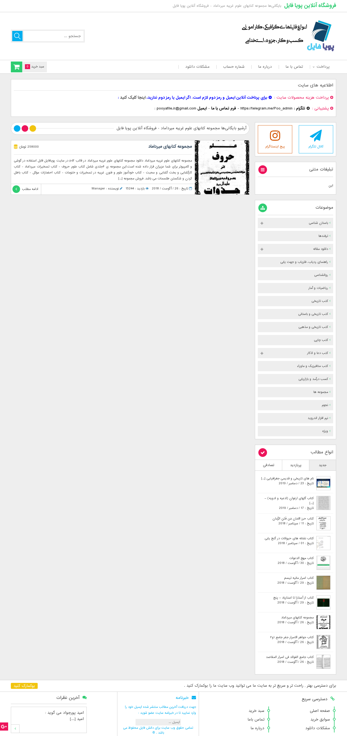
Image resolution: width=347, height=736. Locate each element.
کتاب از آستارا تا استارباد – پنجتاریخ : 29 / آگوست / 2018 (293, 600)
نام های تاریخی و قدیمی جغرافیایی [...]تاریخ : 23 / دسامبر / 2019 (287, 481)
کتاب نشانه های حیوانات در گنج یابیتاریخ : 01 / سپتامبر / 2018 (289, 541)
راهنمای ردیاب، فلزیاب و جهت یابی (304, 262)
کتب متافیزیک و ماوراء (312, 366)
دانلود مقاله (320, 249)
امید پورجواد (73, 713)
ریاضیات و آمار (318, 288)
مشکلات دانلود (197, 67)
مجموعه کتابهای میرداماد (170, 146)
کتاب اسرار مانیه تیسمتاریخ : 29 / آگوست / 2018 (295, 580)
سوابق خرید (320, 719)
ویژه (325, 431)
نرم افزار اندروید (318, 418)
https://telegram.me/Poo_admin (266, 108)
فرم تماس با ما (223, 108)
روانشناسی (321, 275)
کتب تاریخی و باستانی (313, 314)
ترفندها (323, 236)
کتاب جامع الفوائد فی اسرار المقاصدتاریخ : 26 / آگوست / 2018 (290, 659)
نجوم (325, 405)
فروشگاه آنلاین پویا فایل (310, 5)
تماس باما (256, 719)
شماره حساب (234, 67)
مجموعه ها (320, 392)
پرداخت (323, 67)
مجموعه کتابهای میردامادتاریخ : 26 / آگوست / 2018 (295, 620)
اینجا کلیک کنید (133, 98)
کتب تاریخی (319, 301)
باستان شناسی (318, 223)
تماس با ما (294, 67)
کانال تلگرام (316, 146)
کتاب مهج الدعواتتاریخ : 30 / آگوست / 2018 (296, 561)
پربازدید (295, 465)
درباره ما (265, 67)
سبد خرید (256, 711)
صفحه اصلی (320, 711)
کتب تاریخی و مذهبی (313, 327)
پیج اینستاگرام (275, 146)
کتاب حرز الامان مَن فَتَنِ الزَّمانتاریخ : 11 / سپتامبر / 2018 (293, 521)
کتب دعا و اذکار (317, 353)
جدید (322, 465)
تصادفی (268, 465)
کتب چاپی (321, 340)
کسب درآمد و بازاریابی (313, 379)
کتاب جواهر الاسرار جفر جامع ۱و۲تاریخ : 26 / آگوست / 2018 (292, 640)
